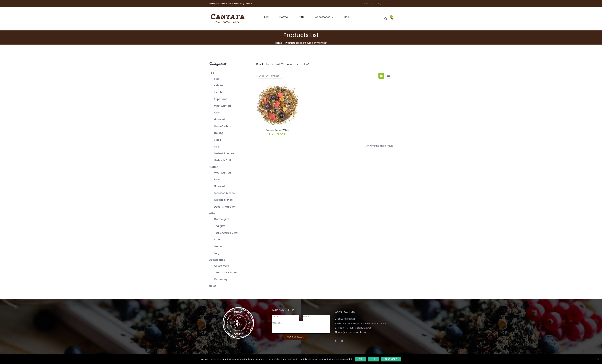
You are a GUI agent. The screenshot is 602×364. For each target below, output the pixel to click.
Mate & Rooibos (224, 153)
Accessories (322, 17)
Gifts (301, 17)
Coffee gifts (221, 219)
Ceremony (220, 279)
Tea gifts (219, 226)
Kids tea (219, 85)
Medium (219, 246)
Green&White (222, 126)
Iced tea (219, 92)
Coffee (283, 17)
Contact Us (367, 3)
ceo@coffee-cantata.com (353, 332)
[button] (391, 18)
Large (217, 253)
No (373, 359)
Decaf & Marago (224, 207)
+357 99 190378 (346, 319)
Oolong (218, 133)
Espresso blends (224, 193)
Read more (391, 359)
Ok (360, 359)
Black (217, 140)
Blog (379, 3)
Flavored (219, 119)
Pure (216, 112)
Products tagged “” (282, 64)
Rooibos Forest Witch (277, 130)
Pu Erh (217, 146)
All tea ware (221, 266)
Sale (347, 17)
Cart (388, 3)
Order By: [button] (269, 75)
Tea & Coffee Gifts (226, 233)
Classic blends (223, 200)
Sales (212, 286)
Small (217, 239)
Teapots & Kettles (225, 272)
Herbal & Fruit (222, 160)
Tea (266, 17)
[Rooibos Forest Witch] (277, 85)
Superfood (220, 99)
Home (278, 42)
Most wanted (222, 106)
